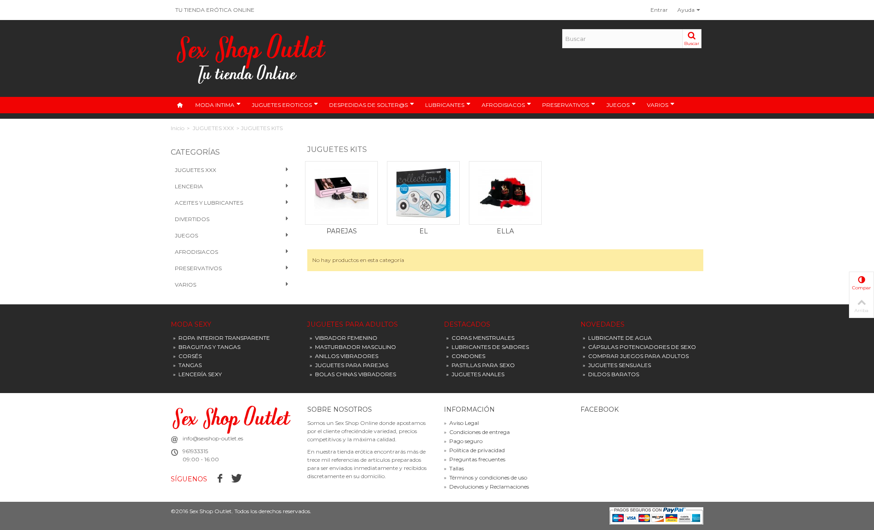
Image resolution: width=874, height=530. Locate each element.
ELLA (505, 231)
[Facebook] (220, 478)
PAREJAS (341, 231)
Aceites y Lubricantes (209, 202)
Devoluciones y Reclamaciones (486, 486)
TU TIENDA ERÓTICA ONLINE (214, 9)
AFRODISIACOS (503, 104)
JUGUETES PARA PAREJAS (349, 365)
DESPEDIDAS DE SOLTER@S (368, 104)
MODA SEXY (191, 324)
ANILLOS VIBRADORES (344, 356)
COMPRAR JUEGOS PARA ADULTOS (636, 356)
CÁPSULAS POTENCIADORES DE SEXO (639, 346)
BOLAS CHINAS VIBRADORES (353, 374)
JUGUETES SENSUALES (617, 365)
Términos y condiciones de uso (485, 477)
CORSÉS (187, 356)
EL (423, 231)
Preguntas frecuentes (474, 459)
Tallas (454, 468)
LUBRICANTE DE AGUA (617, 337)
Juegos (186, 235)
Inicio (177, 128)
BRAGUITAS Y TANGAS (206, 346)
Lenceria (189, 186)
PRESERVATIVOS (565, 104)
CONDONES (465, 356)
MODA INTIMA (214, 104)
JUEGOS (618, 104)
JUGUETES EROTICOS (282, 104)
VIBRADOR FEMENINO (343, 337)
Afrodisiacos (196, 251)
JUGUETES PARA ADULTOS (352, 324)
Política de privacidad (474, 450)
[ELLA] (505, 193)
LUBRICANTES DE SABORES (487, 346)
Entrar (659, 9)
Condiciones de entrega (477, 432)
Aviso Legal (461, 422)
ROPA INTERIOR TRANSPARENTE (221, 337)
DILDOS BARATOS (611, 374)
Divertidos (192, 219)
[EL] (423, 193)
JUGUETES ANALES (475, 374)
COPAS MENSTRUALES (480, 337)
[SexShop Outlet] (252, 58)
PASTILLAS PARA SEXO (480, 365)
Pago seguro (463, 441)
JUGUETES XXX (213, 128)
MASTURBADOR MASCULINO (353, 346)
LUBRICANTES (444, 104)
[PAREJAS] (341, 193)
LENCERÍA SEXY (197, 374)
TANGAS (187, 365)
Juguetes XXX (195, 170)
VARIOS (657, 104)
